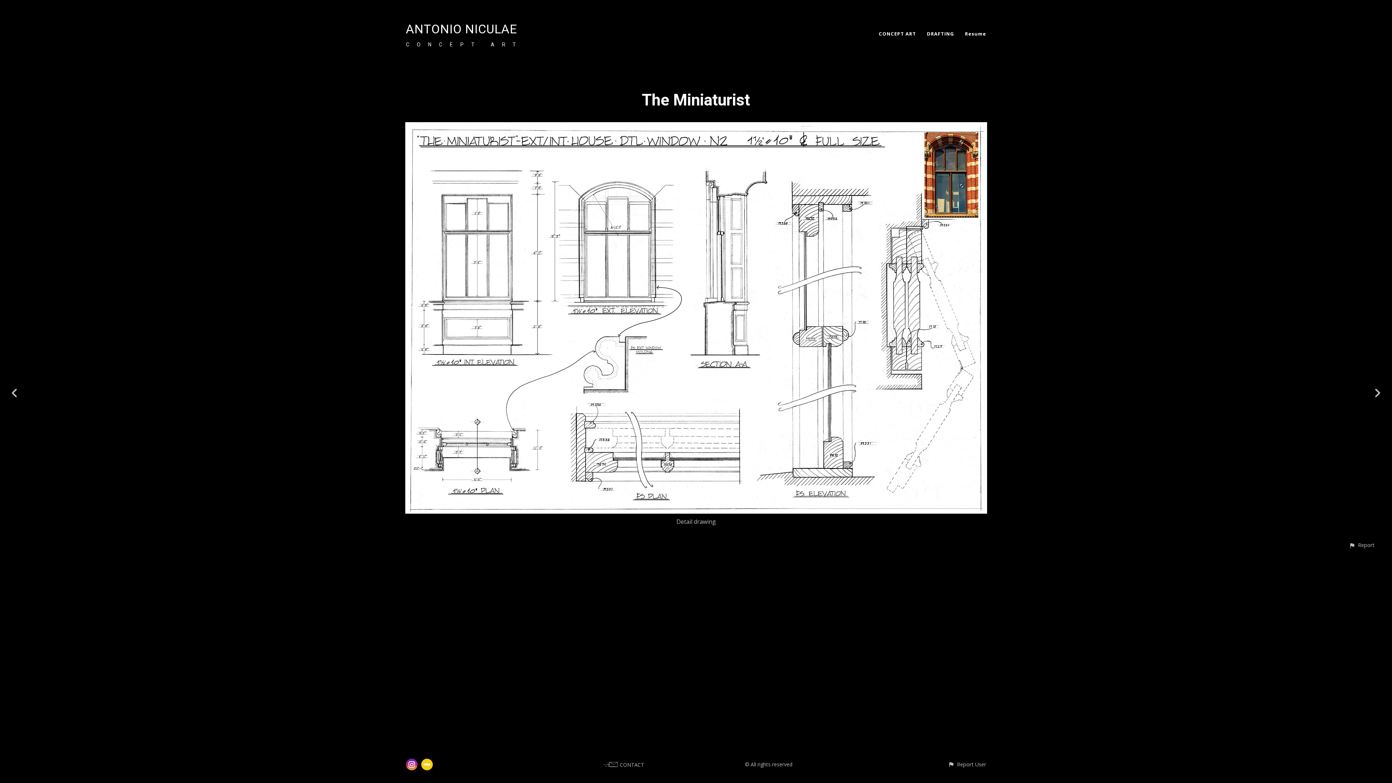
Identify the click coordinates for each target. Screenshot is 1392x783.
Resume (975, 33)
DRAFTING (940, 33)
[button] (1362, 545)
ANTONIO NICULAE (461, 29)
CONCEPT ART (897, 33)
